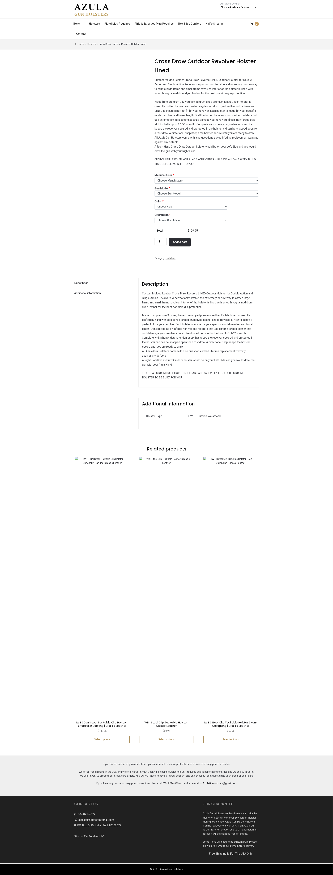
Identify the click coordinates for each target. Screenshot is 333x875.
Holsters (94, 23)
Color (159, 201)
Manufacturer (164, 175)
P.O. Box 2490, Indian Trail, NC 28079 (98, 825)
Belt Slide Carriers (189, 23)
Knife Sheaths (215, 23)
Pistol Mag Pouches (117, 23)
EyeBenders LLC (94, 836)
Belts (76, 23)
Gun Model (162, 188)
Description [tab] (81, 283)
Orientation (162, 214)
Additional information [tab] (87, 293)
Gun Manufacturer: (230, 3)
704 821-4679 (171, 783)
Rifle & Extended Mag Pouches (154, 23)
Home (81, 44)
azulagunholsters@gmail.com (95, 819)
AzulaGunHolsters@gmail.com (220, 783)
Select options (102, 739)
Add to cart (180, 242)
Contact (81, 33)
